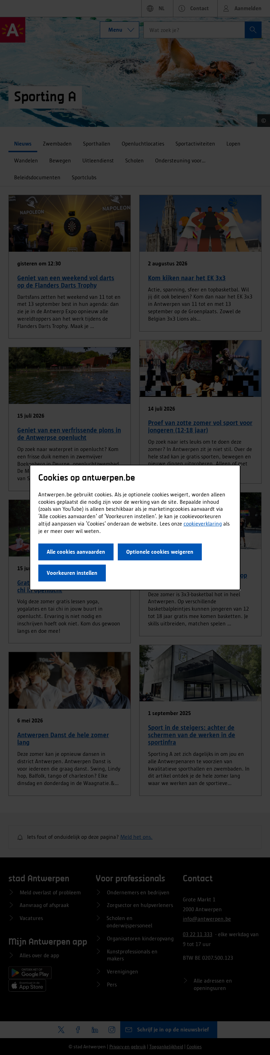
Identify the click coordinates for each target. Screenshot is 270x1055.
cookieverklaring (203, 524)
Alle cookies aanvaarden (76, 552)
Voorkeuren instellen (72, 573)
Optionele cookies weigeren (159, 552)
